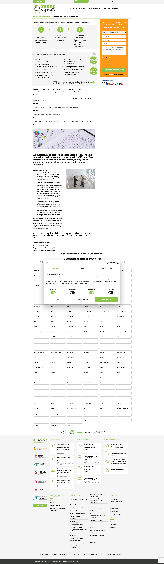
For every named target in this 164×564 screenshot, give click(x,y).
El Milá (101, 306)
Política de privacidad (115, 58)
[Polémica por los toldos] (107, 470)
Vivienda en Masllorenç (96, 505)
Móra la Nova (87, 367)
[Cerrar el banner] (118, 263)
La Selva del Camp (121, 347)
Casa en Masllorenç (75, 502)
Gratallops (53, 326)
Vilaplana (86, 420)
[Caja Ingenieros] (107, 79)
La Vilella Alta (70, 352)
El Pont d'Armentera (121, 311)
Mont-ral (86, 362)
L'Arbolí (85, 331)
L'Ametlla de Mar (38, 331)
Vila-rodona (70, 415)
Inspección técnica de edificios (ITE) (44, 248)
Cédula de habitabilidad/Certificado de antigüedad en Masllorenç (77, 522)
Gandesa (86, 321)
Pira (68, 372)
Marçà (85, 357)
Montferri (53, 367)
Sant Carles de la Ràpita (56, 393)
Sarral (52, 398)
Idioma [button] (125, 2)
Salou (35, 393)
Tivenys (36, 403)
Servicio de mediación (116, 514)
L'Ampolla (53, 331)
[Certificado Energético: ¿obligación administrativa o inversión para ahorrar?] (107, 445)
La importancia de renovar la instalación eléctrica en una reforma (118, 453)
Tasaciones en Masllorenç (77, 543)
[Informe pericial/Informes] (80, 479)
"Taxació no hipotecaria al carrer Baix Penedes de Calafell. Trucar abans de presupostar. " (57, 107)
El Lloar (68, 306)
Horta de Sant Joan (71, 326)
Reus (68, 382)
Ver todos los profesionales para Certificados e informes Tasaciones (81, 255)
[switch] (72, 292)
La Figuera (119, 336)
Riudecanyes (103, 382)
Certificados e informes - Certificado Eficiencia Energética (90, 457)
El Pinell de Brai (87, 311)
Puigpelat (102, 377)
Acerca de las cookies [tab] (107, 268)
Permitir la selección (82, 299)
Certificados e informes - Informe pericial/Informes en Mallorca (65, 459)
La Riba (68, 347)
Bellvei (118, 280)
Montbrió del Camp (38, 367)
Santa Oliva (36, 398)
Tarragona (119, 398)
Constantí (36, 301)
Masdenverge (37, 362)
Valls (101, 408)
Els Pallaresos (87, 316)
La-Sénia (102, 352)
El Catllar (53, 306)
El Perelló (69, 311)
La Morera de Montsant (72, 342)
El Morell (53, 311)
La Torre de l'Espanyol (39, 352)
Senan (85, 398)
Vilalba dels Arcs (120, 415)
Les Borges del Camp (121, 352)
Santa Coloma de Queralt (122, 393)
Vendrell (36, 415)
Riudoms (36, 388)
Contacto (118, 2)
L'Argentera (102, 331)
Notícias (112, 521)
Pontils (101, 372)
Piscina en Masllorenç (75, 510)
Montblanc (119, 362)
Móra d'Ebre (70, 367)
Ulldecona (119, 403)
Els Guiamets (70, 316)
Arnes (118, 275)
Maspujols (53, 362)
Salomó (118, 388)
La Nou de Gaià (87, 342)
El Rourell (36, 316)
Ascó (35, 280)
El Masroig (86, 306)
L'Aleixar (118, 326)
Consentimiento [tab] (56, 268)
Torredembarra (70, 403)
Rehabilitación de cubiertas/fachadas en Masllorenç (96, 500)
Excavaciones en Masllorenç (97, 535)
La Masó (52, 342)
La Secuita (102, 347)
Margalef (102, 357)
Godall (35, 326)
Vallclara (53, 408)
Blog (112, 2)
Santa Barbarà (103, 393)
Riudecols (119, 382)
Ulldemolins (37, 408)
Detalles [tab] (82, 268)
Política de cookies (73, 561)
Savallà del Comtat (71, 398)
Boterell (118, 285)
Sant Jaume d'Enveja (71, 393)
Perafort (53, 372)
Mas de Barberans (121, 357)
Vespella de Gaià (54, 415)
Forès (52, 321)
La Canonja (69, 336)
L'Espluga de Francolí (121, 331)
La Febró (102, 336)
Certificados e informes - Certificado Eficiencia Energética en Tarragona (64, 482)
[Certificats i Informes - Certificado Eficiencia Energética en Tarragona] (53, 482)
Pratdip (85, 377)
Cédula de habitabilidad (40, 245)
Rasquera (36, 382)
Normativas (113, 527)
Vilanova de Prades (71, 420)
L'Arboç (68, 331)
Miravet (69, 362)
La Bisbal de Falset (38, 336)
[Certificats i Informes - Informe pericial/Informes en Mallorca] (53, 459)
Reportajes (113, 524)
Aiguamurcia (37, 270)
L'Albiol (85, 326)
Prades (52, 377)
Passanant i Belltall (121, 367)
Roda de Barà (70, 388)
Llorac (52, 357)
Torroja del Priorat (88, 403)
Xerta (68, 425)
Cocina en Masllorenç (96, 511)
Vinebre (36, 425)
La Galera (36, 342)
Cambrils (119, 290)
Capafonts (36, 296)
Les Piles (36, 357)
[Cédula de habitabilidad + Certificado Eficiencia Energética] (80, 445)
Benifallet (36, 285)
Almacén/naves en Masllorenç (78, 507)
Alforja (35, 275)
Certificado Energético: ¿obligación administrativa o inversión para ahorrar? (118, 445)
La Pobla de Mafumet (121, 342)
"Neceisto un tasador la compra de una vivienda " (46, 114)
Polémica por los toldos (117, 469)
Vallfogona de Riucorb (72, 408)
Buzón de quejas (114, 511)
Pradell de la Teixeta (38, 377)
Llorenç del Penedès (72, 357)
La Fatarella (86, 336)
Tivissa (52, 403)
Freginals (69, 321)
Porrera (118, 372)
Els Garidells (53, 316)
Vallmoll (85, 408)
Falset (101, 316)
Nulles (101, 367)
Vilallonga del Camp (38, 420)
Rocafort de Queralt (55, 388)
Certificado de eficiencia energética (44, 250)
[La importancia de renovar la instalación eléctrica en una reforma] (107, 453)
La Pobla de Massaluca (39, 347)
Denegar (57, 299)
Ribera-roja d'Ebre (88, 382)
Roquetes (102, 388)
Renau (52, 382)
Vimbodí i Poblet (120, 420)
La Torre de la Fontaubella (56, 352)
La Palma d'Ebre (103, 342)
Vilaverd (102, 420)
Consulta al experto (115, 504)
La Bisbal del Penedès (56, 336)
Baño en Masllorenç (95, 508)
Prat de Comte (70, 377)
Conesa (118, 296)
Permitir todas (106, 299)
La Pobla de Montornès (56, 347)
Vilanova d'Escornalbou (56, 420)
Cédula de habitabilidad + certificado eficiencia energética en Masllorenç (78, 529)
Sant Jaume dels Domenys (90, 393)
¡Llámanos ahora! (39, 1)
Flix (35, 321)
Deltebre (119, 301)
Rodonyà (86, 388)
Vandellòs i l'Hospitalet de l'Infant (122, 409)
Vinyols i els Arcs (54, 425)
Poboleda (86, 372)
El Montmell (37, 311)
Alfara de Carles (120, 270)
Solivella (102, 398)
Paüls (35, 372)
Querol (118, 377)
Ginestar (119, 321)
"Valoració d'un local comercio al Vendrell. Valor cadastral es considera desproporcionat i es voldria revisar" (63, 121)
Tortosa (102, 403)
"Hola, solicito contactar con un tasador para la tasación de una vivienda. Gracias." (56, 92)
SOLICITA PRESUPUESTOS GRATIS (114, 70)
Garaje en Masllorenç (75, 505)
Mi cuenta (40, 505)
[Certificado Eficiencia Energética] (80, 457)
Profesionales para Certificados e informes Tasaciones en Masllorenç (81, 253)
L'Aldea (101, 326)
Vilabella (102, 415)
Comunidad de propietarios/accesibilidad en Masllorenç (97, 515)
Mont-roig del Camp (104, 362)
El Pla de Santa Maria (104, 311)
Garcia (101, 321)
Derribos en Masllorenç (96, 538)
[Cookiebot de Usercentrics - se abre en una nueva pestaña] (107, 263)
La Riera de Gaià (87, 347)
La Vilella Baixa (87, 352)
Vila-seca (86, 415)
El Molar (118, 306)
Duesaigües (37, 306)
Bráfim (35, 290)
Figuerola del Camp (121, 316)
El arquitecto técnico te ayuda (58, 505)
